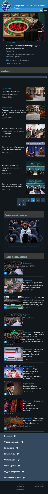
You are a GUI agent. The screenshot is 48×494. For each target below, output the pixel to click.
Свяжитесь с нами (12, 478)
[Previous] (19, 200)
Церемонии (10, 42)
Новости (8, 436)
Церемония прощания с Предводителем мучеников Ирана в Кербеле (33, 405)
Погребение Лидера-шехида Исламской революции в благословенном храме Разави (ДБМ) (32, 373)
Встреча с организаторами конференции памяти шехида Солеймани (13, 131)
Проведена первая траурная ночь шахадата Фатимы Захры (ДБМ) (14, 112)
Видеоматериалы (12, 472)
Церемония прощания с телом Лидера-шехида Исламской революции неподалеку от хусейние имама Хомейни (33, 336)
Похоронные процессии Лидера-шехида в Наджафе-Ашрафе (33, 420)
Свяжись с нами (39, 486)
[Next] (24, 204)
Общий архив (20, 489)
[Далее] (7, 60)
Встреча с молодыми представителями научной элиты (12, 168)
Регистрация (20, 486)
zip (22, 63)
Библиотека (9, 454)
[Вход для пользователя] (41, 10)
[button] (45, 10)
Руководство (10, 466)
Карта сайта (40, 484)
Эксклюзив (9, 448)
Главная (21, 484)
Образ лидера (28, 366)
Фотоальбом (9, 460)
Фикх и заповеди (11, 442)
